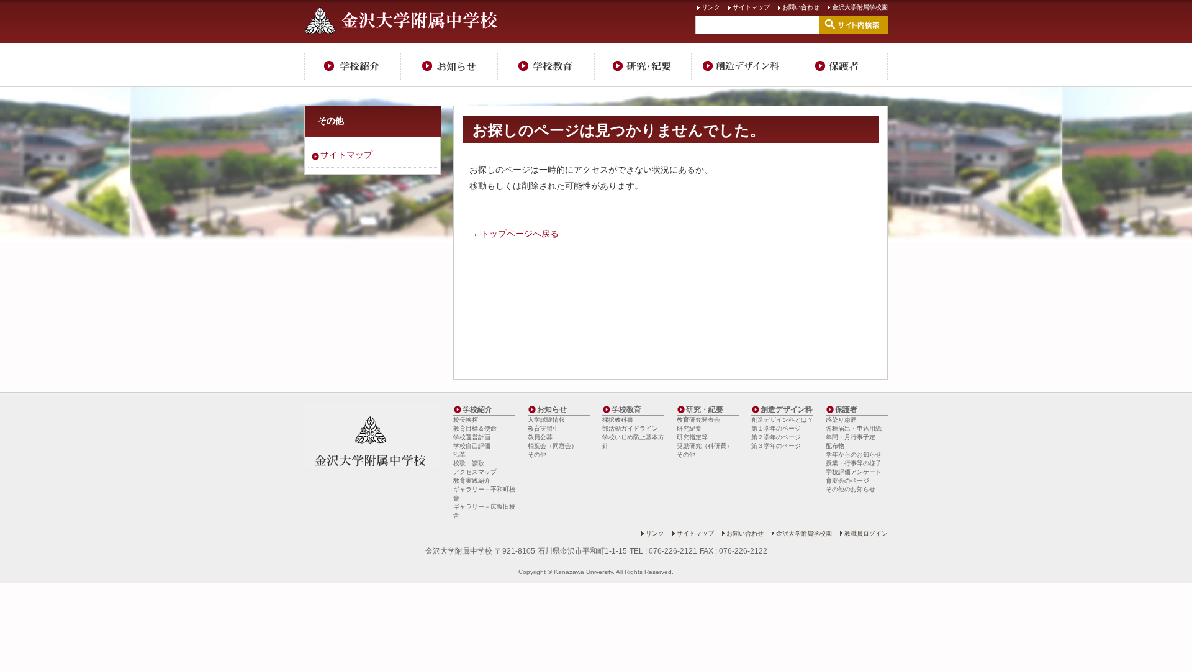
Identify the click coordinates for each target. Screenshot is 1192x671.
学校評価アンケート (854, 471)
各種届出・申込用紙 (854, 428)
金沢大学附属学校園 (860, 7)
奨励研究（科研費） (705, 445)
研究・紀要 (643, 65)
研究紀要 (689, 428)
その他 (331, 121)
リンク (711, 7)
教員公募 (540, 437)
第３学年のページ (776, 445)
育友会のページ (847, 480)
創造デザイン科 (740, 65)
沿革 (459, 454)
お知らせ (449, 65)
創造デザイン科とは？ (782, 419)
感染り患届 (841, 419)
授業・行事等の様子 (854, 463)
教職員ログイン (866, 533)
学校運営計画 (471, 437)
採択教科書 (617, 419)
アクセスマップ (475, 471)
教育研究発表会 (698, 419)
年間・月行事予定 (850, 437)
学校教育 (546, 65)
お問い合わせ (801, 7)
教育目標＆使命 (475, 428)
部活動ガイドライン (630, 428)
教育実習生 (543, 428)
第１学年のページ (776, 428)
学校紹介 (352, 65)
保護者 (838, 65)
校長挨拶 (465, 419)
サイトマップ (751, 7)
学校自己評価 (471, 445)
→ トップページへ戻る (514, 234)
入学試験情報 (546, 419)
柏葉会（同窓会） (552, 445)
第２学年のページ (776, 437)
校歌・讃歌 (468, 463)
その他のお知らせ (850, 489)
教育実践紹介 (471, 480)
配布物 (835, 445)
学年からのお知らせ (854, 454)
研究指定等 (692, 437)
